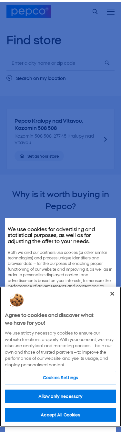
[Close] (112, 294)
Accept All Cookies (60, 414)
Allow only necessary (60, 396)
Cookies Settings (60, 377)
